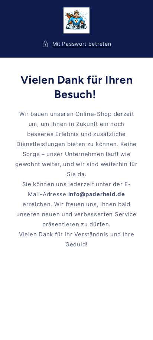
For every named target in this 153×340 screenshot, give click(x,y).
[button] (76, 43)
